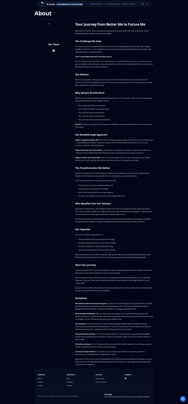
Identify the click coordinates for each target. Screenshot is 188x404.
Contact (132, 4)
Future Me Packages (112, 4)
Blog (68, 378)
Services (40, 382)
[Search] (143, 4)
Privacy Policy (100, 378)
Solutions (70, 385)
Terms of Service (101, 382)
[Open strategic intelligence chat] (183, 399)
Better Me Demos (96, 4)
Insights (124, 4)
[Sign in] (147, 3)
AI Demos (70, 382)
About (40, 378)
